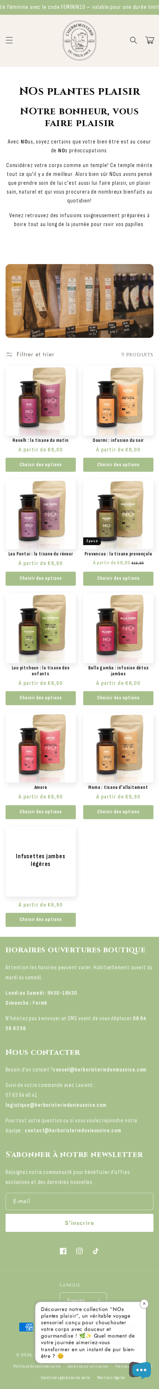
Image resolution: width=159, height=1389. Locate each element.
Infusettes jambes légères (40, 860)
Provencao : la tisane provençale (118, 554)
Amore (40, 787)
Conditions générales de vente (65, 1377)
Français (76, 1300)
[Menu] (9, 40)
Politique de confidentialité (37, 1366)
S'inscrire (79, 1223)
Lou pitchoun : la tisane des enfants (41, 671)
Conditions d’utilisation (88, 1366)
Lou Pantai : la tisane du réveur (41, 554)
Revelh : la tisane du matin (40, 440)
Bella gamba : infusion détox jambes (118, 671)
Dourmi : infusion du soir (118, 440)
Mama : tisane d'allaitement (118, 787)
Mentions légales (111, 1377)
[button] (133, 40)
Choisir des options (41, 465)
